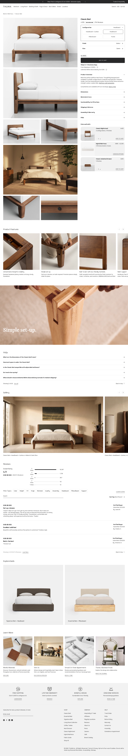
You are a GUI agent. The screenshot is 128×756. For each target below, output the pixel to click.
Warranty (107, 722)
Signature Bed (68, 719)
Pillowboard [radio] (92, 37)
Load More (25, 552)
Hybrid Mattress (101, 144)
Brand (59, 7)
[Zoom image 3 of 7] (21, 131)
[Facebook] (6, 720)
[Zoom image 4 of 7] (59, 131)
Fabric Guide (67, 737)
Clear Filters (120, 492)
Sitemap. (93, 750)
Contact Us (107, 725)
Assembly (55, 491)
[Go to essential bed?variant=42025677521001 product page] (95, 595)
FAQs (82, 117)
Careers (86, 731)
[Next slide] (123, 229)
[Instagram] (4, 720)
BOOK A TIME (69, 675)
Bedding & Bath (33, 7)
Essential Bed (68, 716)
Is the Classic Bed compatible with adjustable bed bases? (21, 367)
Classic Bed (67, 713)
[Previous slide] (119, 229)
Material (40, 491)
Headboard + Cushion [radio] (92, 32)
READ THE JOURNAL (101, 673)
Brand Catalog (88, 737)
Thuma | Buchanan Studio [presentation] (104, 668)
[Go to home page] (7, 6)
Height (22, 491)
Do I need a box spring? (10, 372)
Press (86, 728)
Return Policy (108, 719)
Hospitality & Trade (90, 713)
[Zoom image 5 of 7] (40, 169)
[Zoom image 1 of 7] (40, 42)
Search (114, 7)
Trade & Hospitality (119, 2)
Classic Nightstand (102, 128)
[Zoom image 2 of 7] (40, 93)
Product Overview (86, 75)
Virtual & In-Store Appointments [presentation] (75, 668)
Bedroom (16, 7)
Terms (90, 748)
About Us (87, 725)
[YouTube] (12, 720)
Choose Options (118, 154)
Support (84, 491)
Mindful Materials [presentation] (9, 668)
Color (15, 491)
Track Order (108, 713)
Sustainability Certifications (90, 102)
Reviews (87, 722)
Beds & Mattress (8, 14)
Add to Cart (103, 60)
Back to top (119, 384)
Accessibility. (86, 750)
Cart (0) (122, 7)
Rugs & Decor (44, 7)
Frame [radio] (113, 37)
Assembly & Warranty (88, 112)
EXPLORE (6, 675)
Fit (27, 491)
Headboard (65, 491)
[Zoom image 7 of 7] (59, 208)
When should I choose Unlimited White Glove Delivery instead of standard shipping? (29, 378)
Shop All (66, 740)
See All (16, 383)
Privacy (96, 748)
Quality (47, 491)
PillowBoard (75, 491)
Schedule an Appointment (112, 731)
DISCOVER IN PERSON (40, 675)
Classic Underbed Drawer (104, 159)
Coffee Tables (68, 725)
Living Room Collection (70, 722)
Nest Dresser (68, 728)
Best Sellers (52, 7)
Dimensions (84, 92)
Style (32, 491)
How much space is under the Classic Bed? (16, 362)
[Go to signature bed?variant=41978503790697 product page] (33, 595)
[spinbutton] (98, 139)
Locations (65, 7)
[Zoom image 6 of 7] (21, 208)
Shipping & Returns (87, 107)
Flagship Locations (89, 719)
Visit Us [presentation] (36, 668)
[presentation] (88, 134)
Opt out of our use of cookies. (107, 748)
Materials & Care (86, 97)
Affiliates (87, 716)
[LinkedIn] (9, 720)
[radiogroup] (102, 34)
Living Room (24, 7)
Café (85, 734)
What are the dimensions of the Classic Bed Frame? (19, 357)
